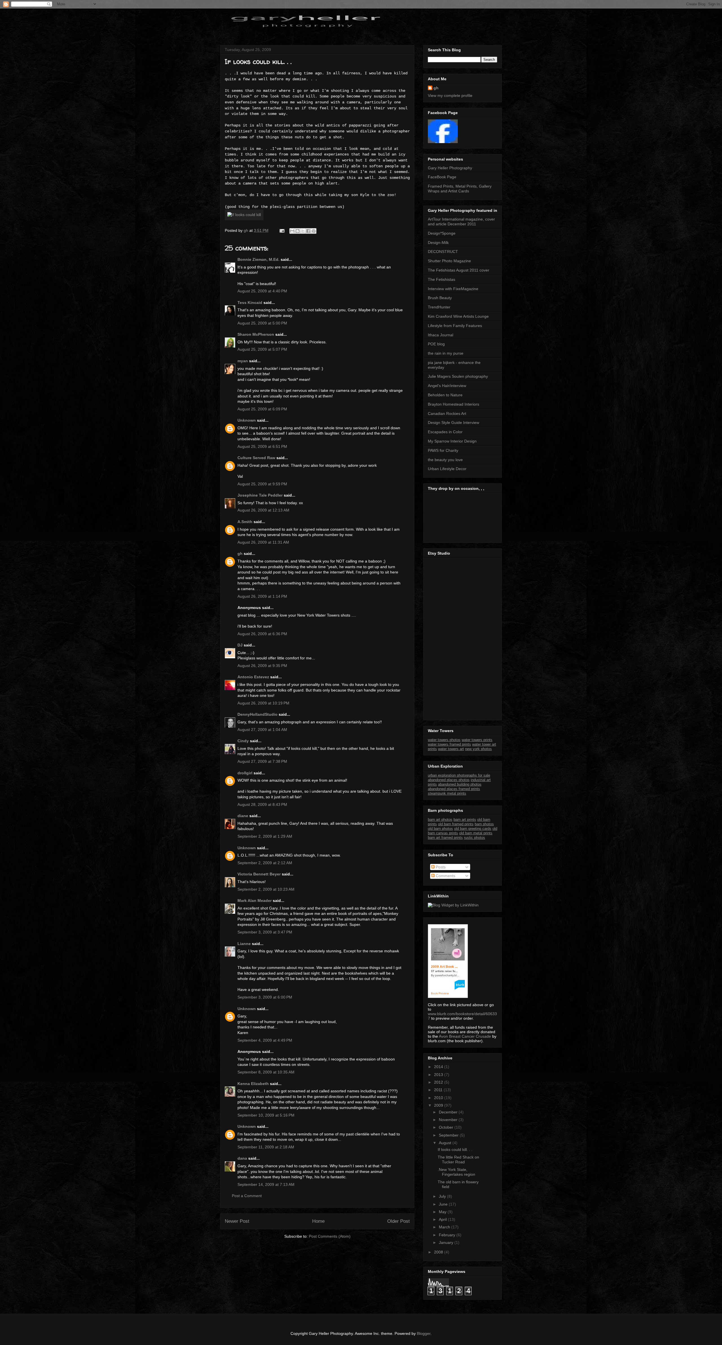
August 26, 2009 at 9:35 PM (262, 665)
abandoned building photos (459, 784)
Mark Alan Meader (254, 900)
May (443, 1212)
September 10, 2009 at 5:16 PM (265, 1115)
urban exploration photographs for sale (459, 775)
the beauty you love (445, 459)
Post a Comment (247, 1195)
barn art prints (465, 819)
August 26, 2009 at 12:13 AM (263, 510)
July (443, 1196)
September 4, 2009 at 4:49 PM (264, 1040)
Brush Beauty (440, 297)
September (449, 1135)
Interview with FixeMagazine (453, 288)
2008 (439, 1252)
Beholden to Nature (445, 395)
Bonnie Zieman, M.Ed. (258, 259)
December (449, 1112)
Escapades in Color (445, 432)
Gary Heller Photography (450, 168)
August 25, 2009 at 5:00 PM (262, 323)
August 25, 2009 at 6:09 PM (262, 409)
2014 (439, 1066)
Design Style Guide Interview (453, 422)
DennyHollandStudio (257, 714)
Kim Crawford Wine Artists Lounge (458, 316)
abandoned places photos (449, 780)
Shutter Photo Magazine (449, 261)
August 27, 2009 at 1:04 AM (262, 729)
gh (240, 553)
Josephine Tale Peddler (260, 495)
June (444, 1204)
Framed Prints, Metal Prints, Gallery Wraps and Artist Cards (460, 188)
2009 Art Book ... (444, 967)
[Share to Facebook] (308, 231)
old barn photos (440, 828)
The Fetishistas (441, 279)
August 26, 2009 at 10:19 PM (263, 703)
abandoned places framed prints (454, 789)
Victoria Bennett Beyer (259, 874)
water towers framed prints (449, 744)
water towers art (451, 749)
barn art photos (440, 819)
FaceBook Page (442, 177)
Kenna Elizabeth (253, 1083)
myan (242, 361)
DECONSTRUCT (443, 251)
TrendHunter (439, 307)
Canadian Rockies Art (447, 413)
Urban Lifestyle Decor (447, 468)
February (447, 1235)
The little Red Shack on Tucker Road (458, 1159)
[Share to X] (303, 231)
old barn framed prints (456, 824)
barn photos (484, 824)
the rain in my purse (445, 353)
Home (318, 1221)
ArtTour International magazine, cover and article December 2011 (461, 221)
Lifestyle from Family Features (455, 325)
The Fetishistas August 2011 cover (458, 270)
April (443, 1219)
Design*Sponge (441, 233)
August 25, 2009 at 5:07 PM (262, 349)
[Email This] (292, 231)
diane (242, 815)
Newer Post (237, 1221)
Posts (440, 867)
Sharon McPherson (255, 334)
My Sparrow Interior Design (452, 441)
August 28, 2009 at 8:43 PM (262, 804)
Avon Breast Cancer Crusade (465, 1036)
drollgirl (244, 773)
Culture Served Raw (256, 457)
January (446, 1242)
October (446, 1127)
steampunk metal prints (447, 793)
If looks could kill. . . (455, 1149)
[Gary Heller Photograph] (443, 141)
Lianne (244, 943)
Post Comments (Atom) (330, 1236)
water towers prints (477, 740)
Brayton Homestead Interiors (453, 404)
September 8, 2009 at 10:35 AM (265, 1072)
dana (242, 1158)
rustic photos (474, 837)
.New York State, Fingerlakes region (456, 1172)
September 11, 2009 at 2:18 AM (265, 1147)
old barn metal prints (475, 833)
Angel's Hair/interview (447, 385)
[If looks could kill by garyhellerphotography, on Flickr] (244, 214)
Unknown (246, 420)
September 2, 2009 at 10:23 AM (265, 889)
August (445, 1143)
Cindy (243, 741)
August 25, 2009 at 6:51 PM (262, 446)
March (445, 1227)
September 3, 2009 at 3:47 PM (264, 932)
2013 (439, 1074)
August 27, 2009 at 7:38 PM (262, 761)
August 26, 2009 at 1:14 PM (262, 596)
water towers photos (444, 740)
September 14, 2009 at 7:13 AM (265, 1184)
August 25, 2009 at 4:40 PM (262, 291)
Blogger (423, 1333)
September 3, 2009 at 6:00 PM (264, 997)
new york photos (478, 749)
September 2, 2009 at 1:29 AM (264, 836)
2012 (439, 1082)
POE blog (436, 344)
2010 (439, 1097)
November (449, 1119)
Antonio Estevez (253, 677)
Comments (445, 875)
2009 (439, 1105)
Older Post (398, 1221)
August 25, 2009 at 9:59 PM (262, 484)
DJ (240, 645)
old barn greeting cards (472, 828)
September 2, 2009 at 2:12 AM (264, 863)
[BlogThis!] (297, 231)
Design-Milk (438, 242)
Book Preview (440, 993)
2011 (439, 1090)
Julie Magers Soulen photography (458, 376)
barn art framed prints (445, 837)
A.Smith (244, 521)
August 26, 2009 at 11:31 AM (263, 542)
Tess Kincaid (249, 302)
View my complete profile (450, 95)
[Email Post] (282, 230)
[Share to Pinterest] (313, 231)
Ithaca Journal (440, 335)
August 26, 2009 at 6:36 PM (262, 634)
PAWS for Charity (443, 450)
